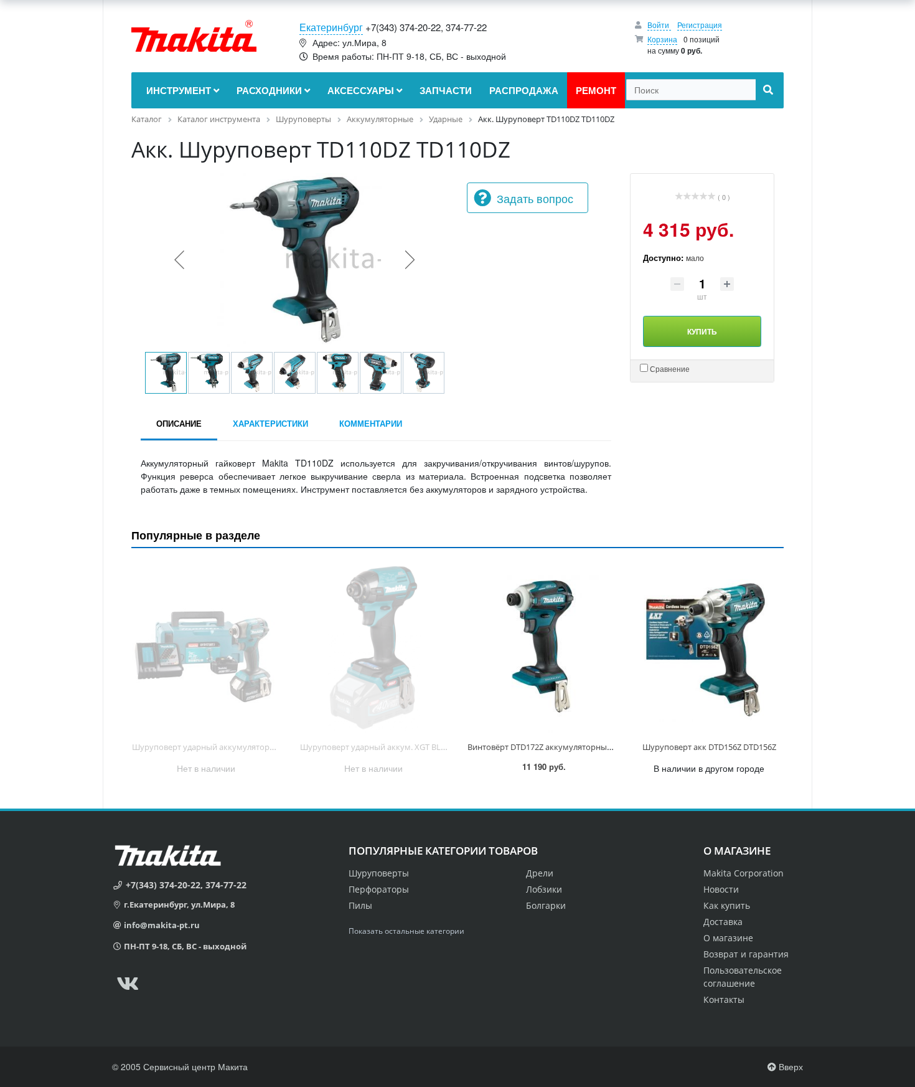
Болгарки (546, 905)
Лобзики (544, 889)
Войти (659, 24)
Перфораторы (379, 889)
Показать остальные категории (406, 931)
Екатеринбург (331, 27)
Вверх (789, 1066)
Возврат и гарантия (746, 954)
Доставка (723, 922)
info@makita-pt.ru (162, 925)
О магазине (728, 938)
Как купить (726, 905)
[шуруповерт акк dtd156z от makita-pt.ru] (710, 647)
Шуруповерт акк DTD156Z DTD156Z (709, 746)
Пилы (360, 905)
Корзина (662, 39)
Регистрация (699, 24)
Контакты (723, 999)
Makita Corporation (743, 873)
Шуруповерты (379, 873)
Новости (721, 889)
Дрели (539, 873)
